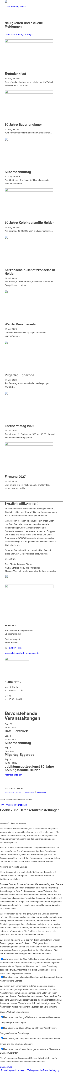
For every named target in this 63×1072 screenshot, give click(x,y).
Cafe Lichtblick (16, 731)
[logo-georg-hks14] (26, 6)
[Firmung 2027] (29, 444)
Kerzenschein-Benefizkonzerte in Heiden (30, 271)
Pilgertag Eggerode (19, 375)
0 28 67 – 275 (15, 647)
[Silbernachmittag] (29, 140)
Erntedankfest (15, 73)
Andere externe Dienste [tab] (11, 980)
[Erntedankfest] (29, 41)
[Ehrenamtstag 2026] (29, 394)
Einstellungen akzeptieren (13, 1070)
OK (2, 804)
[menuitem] (12, 792)
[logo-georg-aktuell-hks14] (31, 577)
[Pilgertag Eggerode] (29, 343)
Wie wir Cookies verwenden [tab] (13, 823)
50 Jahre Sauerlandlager (23, 124)
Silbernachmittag (18, 171)
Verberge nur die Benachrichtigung (43, 1070)
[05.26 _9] (29, 586)
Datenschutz (6, 1066)
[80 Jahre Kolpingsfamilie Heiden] (29, 190)
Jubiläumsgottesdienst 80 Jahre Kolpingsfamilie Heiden (29, 768)
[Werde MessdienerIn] (29, 292)
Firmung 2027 (15, 476)
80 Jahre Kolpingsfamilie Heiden (29, 222)
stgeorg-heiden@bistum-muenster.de (22, 653)
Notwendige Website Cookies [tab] (13, 866)
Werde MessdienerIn (20, 324)
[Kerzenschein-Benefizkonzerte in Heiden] (29, 238)
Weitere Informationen (16, 804)
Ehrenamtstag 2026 (19, 425)
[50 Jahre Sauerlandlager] (29, 92)
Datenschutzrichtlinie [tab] (10, 1052)
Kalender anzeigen (13, 774)
